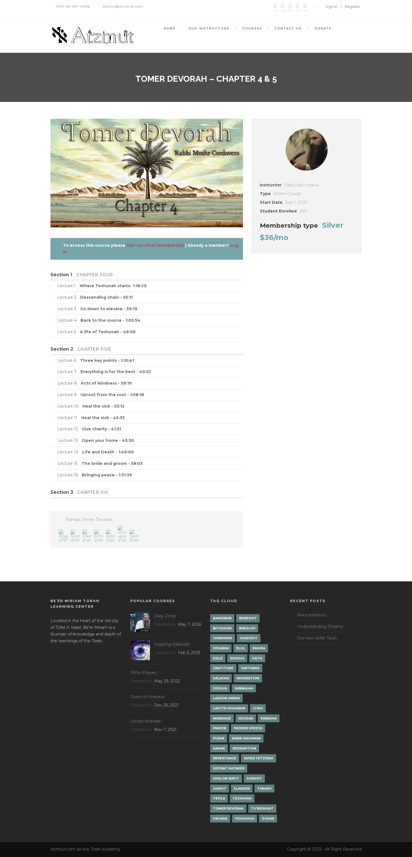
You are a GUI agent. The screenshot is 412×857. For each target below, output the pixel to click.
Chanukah (222, 638)
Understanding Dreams (320, 626)
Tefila (219, 798)
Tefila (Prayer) (143, 672)
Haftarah (250, 668)
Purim (218, 738)
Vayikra (220, 819)
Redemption (244, 748)
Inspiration (248, 678)
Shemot (254, 778)
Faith (257, 658)
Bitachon (222, 628)
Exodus (237, 658)
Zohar (268, 819)
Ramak (73, 519)
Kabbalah (244, 688)
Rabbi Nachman (246, 738)
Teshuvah (242, 798)
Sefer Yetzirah (258, 758)
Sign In (331, 6)
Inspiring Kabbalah (172, 644)
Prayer (219, 728)
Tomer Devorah (97, 519)
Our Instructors (209, 28)
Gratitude (223, 668)
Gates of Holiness (147, 696)
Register (352, 6)
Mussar (246, 718)
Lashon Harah (226, 698)
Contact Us (288, 28)
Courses (252, 28)
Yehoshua (244, 819)
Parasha (269, 718)
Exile (218, 658)
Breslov (247, 628)
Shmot (219, 788)
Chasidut (249, 638)
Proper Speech (248, 728)
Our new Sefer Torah (317, 638)
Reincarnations (311, 615)
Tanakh (264, 788)
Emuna (259, 648)
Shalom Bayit (226, 778)
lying (258, 708)
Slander (242, 788)
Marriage (222, 718)
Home (169, 28)
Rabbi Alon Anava (301, 185)
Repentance (224, 758)
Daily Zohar (165, 615)
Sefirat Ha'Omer (228, 768)
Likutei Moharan (146, 721)
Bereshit (248, 618)
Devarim (221, 648)
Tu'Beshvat (262, 808)
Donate (323, 28)
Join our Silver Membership (155, 245)
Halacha (221, 678)
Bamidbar (222, 618)
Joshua (220, 688)
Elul (240, 648)
